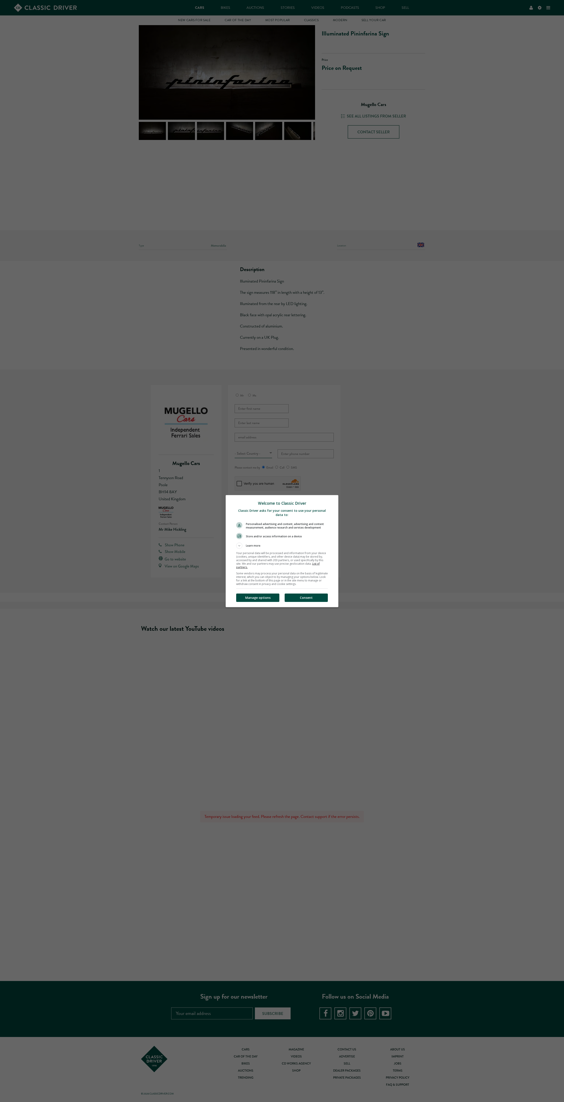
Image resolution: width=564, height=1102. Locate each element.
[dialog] (282, 551)
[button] (282, 546)
